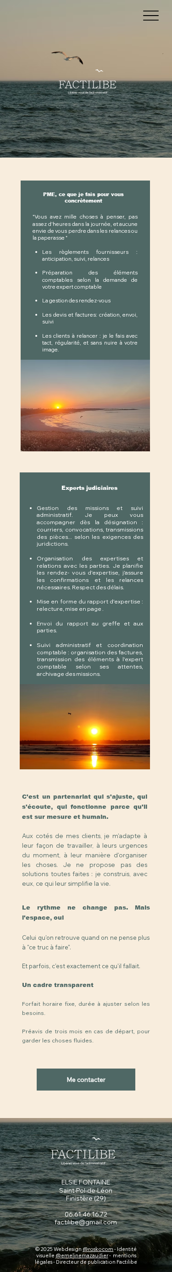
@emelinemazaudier (81, 1255)
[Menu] (151, 16)
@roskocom (98, 1249)
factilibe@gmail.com (86, 1222)
